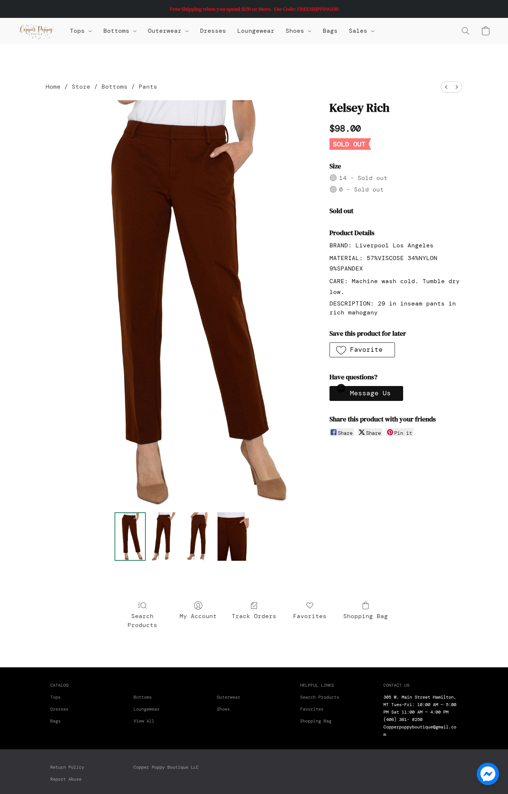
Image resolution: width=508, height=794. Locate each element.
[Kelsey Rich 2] (198, 536)
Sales (360, 31)
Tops (79, 31)
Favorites (310, 616)
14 (363, 178)
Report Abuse (65, 779)
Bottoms (115, 87)
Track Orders (254, 616)
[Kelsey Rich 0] (130, 536)
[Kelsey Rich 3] (233, 536)
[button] (36, 31)
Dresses (213, 31)
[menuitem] (446, 87)
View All (144, 721)
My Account (198, 616)
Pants (148, 87)
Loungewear (255, 31)
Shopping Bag (365, 616)
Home (53, 87)
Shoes (297, 31)
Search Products (142, 620)
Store (81, 87)
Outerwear (166, 31)
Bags (330, 31)
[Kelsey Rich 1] (164, 536)
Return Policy (67, 767)
